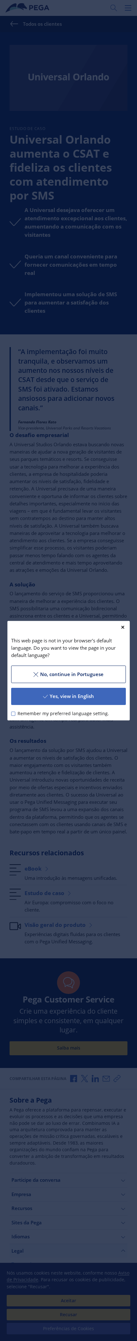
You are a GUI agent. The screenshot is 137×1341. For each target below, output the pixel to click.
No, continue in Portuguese (72, 674)
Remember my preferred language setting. (63, 713)
